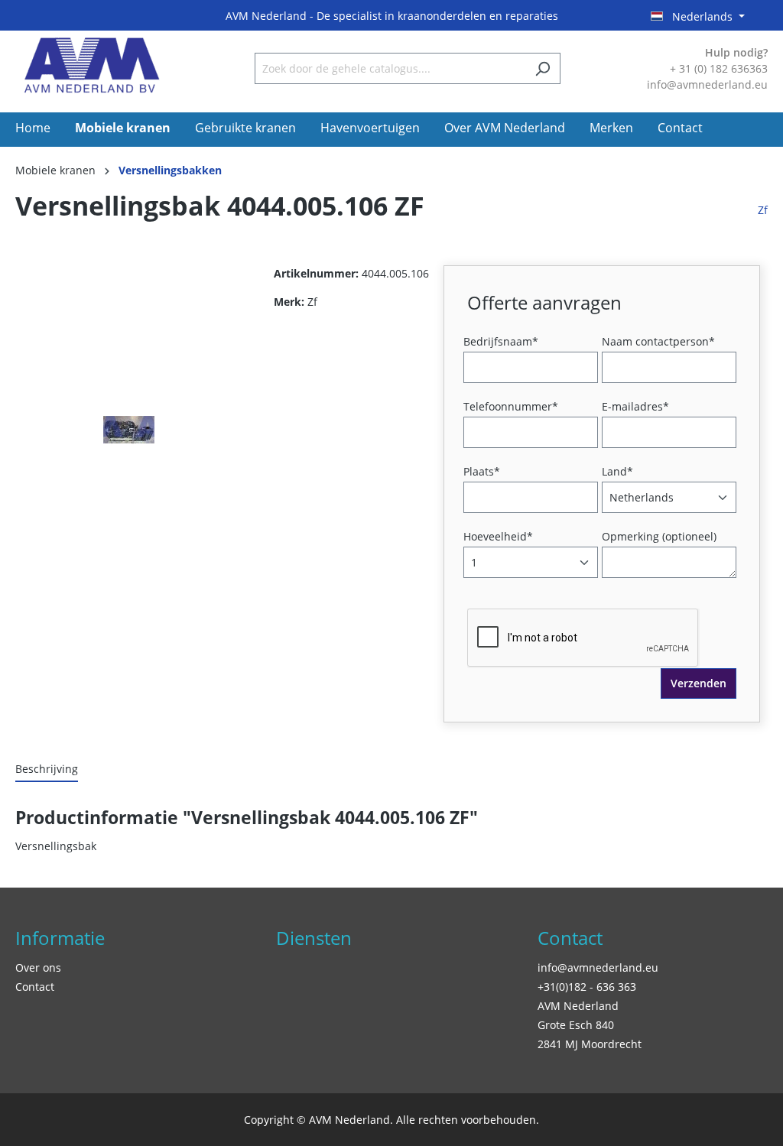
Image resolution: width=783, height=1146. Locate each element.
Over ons (38, 967)
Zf (763, 210)
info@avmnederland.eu (598, 967)
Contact (34, 986)
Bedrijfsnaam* (500, 341)
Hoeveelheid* (498, 536)
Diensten (314, 937)
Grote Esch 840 (576, 1025)
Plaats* (481, 471)
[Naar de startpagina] (91, 65)
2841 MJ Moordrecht (590, 1044)
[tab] (46, 769)
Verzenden (698, 683)
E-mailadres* (635, 406)
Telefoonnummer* (510, 406)
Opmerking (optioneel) (659, 536)
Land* (617, 471)
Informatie (60, 937)
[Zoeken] (542, 68)
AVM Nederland (578, 1005)
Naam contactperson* (658, 341)
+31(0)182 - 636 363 (587, 986)
